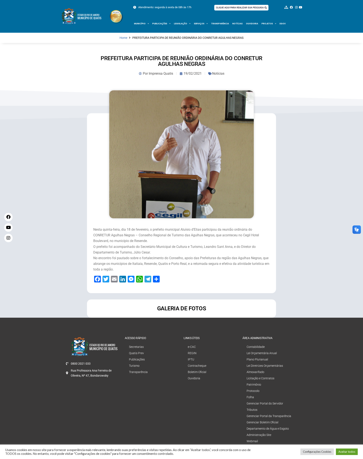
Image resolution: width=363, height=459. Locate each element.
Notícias (237, 23)
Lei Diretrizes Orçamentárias (265, 365)
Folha (250, 397)
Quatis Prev (136, 353)
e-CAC (192, 346)
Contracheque (197, 365)
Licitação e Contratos (260, 378)
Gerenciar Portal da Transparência (269, 416)
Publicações (159, 23)
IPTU (191, 359)
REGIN (192, 353)
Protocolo (253, 391)
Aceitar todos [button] (346, 451)
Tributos (252, 409)
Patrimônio (254, 384)
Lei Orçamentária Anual (262, 353)
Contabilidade (256, 346)
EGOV (283, 23)
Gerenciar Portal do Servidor (265, 403)
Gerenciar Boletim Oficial (262, 422)
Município (140, 23)
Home (123, 38)
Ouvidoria (252, 23)
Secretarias (136, 346)
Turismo (134, 365)
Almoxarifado (255, 372)
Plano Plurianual (257, 359)
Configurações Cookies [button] (317, 451)
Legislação (180, 23)
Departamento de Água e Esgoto (268, 428)
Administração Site (259, 435)
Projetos (267, 23)
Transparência (220, 23)
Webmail (252, 441)
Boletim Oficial (197, 372)
